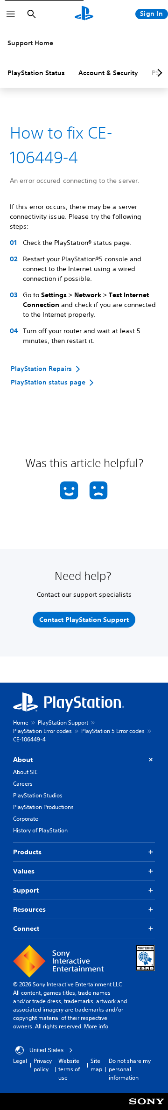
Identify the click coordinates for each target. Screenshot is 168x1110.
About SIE (25, 772)
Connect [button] (26, 928)
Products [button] (27, 852)
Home (20, 722)
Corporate (25, 819)
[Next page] (158, 73)
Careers (23, 784)
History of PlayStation (40, 830)
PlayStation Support (63, 722)
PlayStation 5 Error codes (113, 731)
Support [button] (26, 890)
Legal (20, 1061)
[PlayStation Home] (84, 14)
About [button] (23, 759)
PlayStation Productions (43, 807)
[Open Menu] (10, 14)
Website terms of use (69, 1069)
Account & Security (108, 73)
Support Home (30, 43)
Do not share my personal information (130, 1069)
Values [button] (24, 871)
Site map (96, 1065)
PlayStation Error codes (42, 731)
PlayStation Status (36, 73)
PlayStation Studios (38, 795)
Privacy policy (43, 1065)
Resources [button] (29, 909)
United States (46, 1050)
